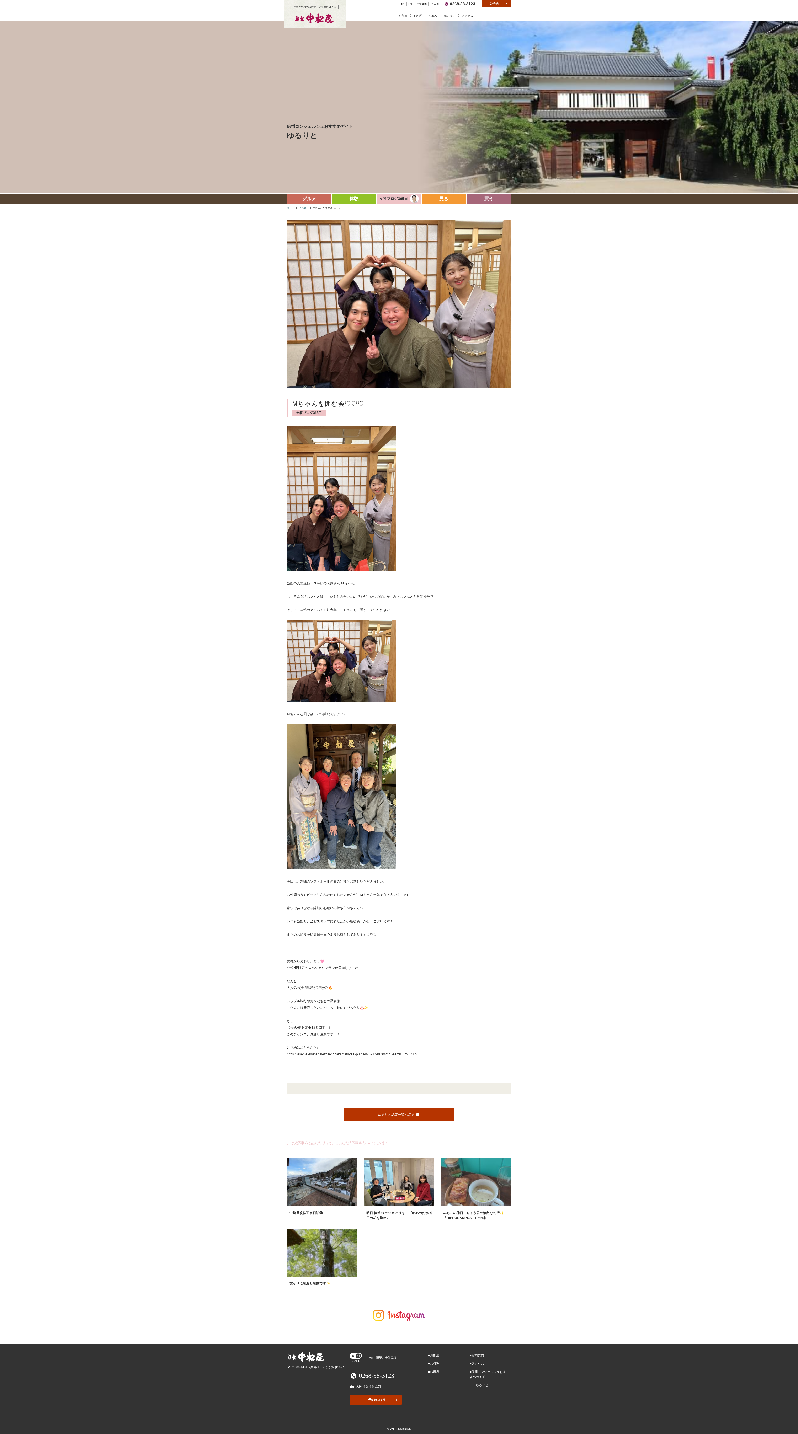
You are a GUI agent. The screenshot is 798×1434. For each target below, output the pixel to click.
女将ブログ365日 (393, 198)
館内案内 (450, 15)
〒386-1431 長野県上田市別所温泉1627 (317, 1367)
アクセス (467, 15)
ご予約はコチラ (376, 1399)
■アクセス (477, 1363)
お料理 (418, 15)
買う (489, 198)
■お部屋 (433, 1355)
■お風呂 (433, 1372)
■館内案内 (477, 1355)
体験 (354, 198)
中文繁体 (422, 3)
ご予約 (494, 3)
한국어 (435, 3)
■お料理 (433, 1363)
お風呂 (433, 15)
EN (410, 3)
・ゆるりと (479, 1385)
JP (402, 3)
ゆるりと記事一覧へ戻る (396, 1114)
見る (444, 198)
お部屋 (403, 15)
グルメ (309, 198)
